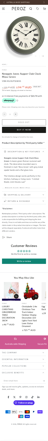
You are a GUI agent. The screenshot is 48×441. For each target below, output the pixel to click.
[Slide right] (43, 2)
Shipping (13, 90)
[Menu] (3, 8)
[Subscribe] (44, 381)
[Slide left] (4, 2)
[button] (30, 8)
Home (4, 64)
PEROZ (4, 70)
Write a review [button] (24, 261)
